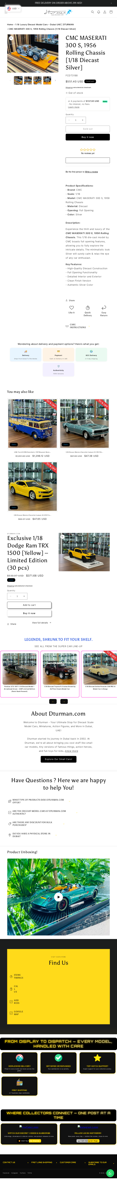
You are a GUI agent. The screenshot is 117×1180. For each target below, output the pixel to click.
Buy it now (88, 137)
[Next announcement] (111, 3)
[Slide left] (10, 80)
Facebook (6, 1173)
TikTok (30, 1173)
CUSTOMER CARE (73, 1162)
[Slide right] (55, 80)
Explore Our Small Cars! (58, 759)
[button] (6, 12)
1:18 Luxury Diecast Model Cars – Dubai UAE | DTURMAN (44, 24)
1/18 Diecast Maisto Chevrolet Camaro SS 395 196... (84, 452)
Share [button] (72, 300)
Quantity (70, 114)
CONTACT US (16, 1162)
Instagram (14, 1173)
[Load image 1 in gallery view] (18, 80)
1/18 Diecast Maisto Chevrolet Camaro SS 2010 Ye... (32, 515)
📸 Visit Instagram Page (88, 1141)
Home (10, 24)
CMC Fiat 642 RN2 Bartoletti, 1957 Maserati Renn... (32, 452)
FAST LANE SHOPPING (44, 1162)
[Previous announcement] (6, 3)
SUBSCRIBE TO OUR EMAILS (101, 1163)
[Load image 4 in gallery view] (47, 80)
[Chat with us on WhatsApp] (110, 1173)
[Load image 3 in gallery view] (37, 80)
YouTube (23, 1173)
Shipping (69, 87)
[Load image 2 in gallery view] (28, 80)
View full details (40, 622)
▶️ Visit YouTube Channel (29, 1141)
